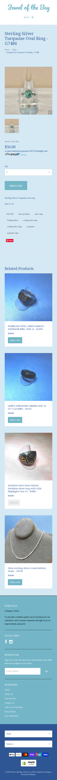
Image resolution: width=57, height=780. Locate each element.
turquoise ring (12, 233)
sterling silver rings (14, 227)
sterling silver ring (30, 220)
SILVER (10, 214)
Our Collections (11, 716)
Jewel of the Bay (28, 7)
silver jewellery (24, 214)
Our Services (10, 698)
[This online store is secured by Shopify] (28, 763)
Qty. (6, 166)
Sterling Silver (12, 220)
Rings (14, 50)
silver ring (39, 214)
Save (11, 240)
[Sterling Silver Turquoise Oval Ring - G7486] (12, 126)
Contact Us (9, 703)
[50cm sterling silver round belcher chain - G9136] (28, 539)
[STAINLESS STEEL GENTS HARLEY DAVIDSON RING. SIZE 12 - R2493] (28, 297)
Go (46, 671)
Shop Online (10, 712)
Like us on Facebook (14, 707)
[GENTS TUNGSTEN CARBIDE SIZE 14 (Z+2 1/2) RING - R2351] (28, 377)
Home (7, 50)
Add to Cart (15, 185)
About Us (9, 694)
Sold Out (14, 502)
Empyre (48, 772)
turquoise (30, 227)
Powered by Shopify (28, 774)
